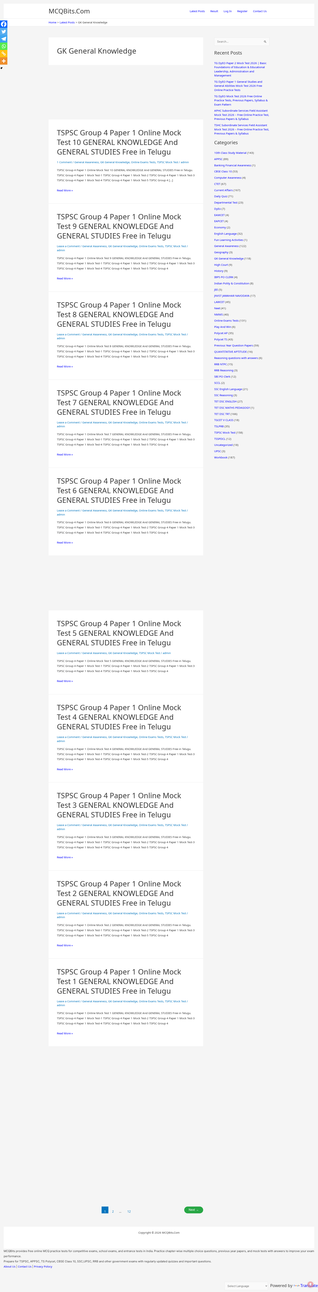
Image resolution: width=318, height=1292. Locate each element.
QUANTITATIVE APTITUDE (230, 351)
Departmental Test (225, 202)
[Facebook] (3, 24)
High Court (221, 265)
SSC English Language (228, 389)
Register (242, 11)
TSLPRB (219, 426)
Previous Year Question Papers (233, 345)
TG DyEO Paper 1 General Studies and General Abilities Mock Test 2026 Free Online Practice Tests (238, 86)
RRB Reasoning (223, 370)
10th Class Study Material (230, 153)
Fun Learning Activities (228, 240)
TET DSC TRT (222, 414)
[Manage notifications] (310, 1284)
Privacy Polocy (43, 1266)
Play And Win (222, 327)
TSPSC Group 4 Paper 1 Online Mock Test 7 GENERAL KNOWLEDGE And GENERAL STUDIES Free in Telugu (119, 402)
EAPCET (219, 221)
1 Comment (64, 162)
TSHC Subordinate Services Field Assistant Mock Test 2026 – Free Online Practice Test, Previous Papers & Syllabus (241, 129)
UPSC (217, 451)
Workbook (220, 457)
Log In (228, 11)
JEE (216, 289)
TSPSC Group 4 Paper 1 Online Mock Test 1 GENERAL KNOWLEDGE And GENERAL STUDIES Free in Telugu (119, 981)
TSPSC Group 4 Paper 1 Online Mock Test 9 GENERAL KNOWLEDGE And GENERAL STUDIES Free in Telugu (119, 226)
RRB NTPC (220, 364)
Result (214, 11)
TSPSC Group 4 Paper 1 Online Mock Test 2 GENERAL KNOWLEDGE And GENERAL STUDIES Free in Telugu (119, 893)
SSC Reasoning (223, 395)
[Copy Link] (3, 53)
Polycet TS (220, 339)
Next (194, 1210)
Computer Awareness (227, 177)
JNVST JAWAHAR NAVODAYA (232, 295)
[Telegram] (3, 39)
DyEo (217, 209)
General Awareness (86, 162)
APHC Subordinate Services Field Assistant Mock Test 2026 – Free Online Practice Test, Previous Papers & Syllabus (241, 115)
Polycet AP (221, 333)
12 (129, 1211)
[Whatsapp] (3, 46)
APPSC (218, 159)
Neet (217, 308)
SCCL (217, 383)
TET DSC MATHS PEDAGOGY (232, 407)
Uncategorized (223, 445)
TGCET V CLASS (223, 420)
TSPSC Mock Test (167, 162)
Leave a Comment (68, 246)
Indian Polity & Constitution (231, 283)
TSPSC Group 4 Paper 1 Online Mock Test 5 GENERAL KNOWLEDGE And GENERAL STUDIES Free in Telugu (119, 633)
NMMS (218, 314)
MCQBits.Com (69, 11)
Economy (220, 227)
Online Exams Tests (143, 162)
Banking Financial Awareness (232, 165)
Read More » (65, 190)
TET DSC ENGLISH (225, 401)
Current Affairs (223, 190)
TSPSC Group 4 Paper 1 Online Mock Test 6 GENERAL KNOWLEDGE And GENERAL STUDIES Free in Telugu (119, 490)
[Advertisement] (126, 92)
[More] (3, 61)
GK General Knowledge (115, 162)
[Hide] (1, 68)
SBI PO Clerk (222, 376)
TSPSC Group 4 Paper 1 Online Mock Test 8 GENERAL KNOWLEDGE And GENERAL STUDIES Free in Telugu (119, 314)
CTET (217, 184)
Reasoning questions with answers (236, 358)
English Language (225, 233)
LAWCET (219, 302)
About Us (9, 1266)
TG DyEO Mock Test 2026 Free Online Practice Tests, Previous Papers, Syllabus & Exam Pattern (241, 100)
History (218, 271)
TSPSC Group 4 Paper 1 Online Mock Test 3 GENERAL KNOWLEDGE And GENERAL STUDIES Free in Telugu (119, 805)
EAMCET (219, 215)
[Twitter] (3, 31)
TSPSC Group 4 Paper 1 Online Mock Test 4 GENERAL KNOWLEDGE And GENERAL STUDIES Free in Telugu (119, 717)
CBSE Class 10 (223, 171)
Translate (309, 1285)
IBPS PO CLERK (223, 277)
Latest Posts (197, 11)
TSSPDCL (219, 439)
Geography (221, 252)
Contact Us (260, 11)
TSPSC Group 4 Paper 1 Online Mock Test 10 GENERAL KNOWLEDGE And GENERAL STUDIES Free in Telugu (119, 142)
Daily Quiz (220, 196)
